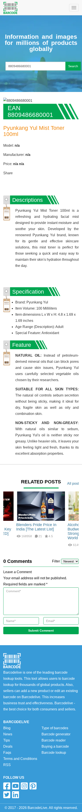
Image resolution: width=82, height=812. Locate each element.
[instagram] (24, 785)
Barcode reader (54, 740)
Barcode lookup (54, 752)
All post (73, 483)
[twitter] (6, 794)
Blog (6, 728)
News (7, 734)
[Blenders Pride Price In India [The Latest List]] (41, 506)
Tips (6, 740)
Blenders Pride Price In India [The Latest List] (36, 527)
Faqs (7, 752)
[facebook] (6, 785)
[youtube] (15, 785)
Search (73, 66)
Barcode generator (56, 734)
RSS (7, 765)
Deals (7, 746)
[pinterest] (33, 785)
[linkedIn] (15, 794)
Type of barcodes (55, 728)
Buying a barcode (55, 746)
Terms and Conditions (20, 759)
